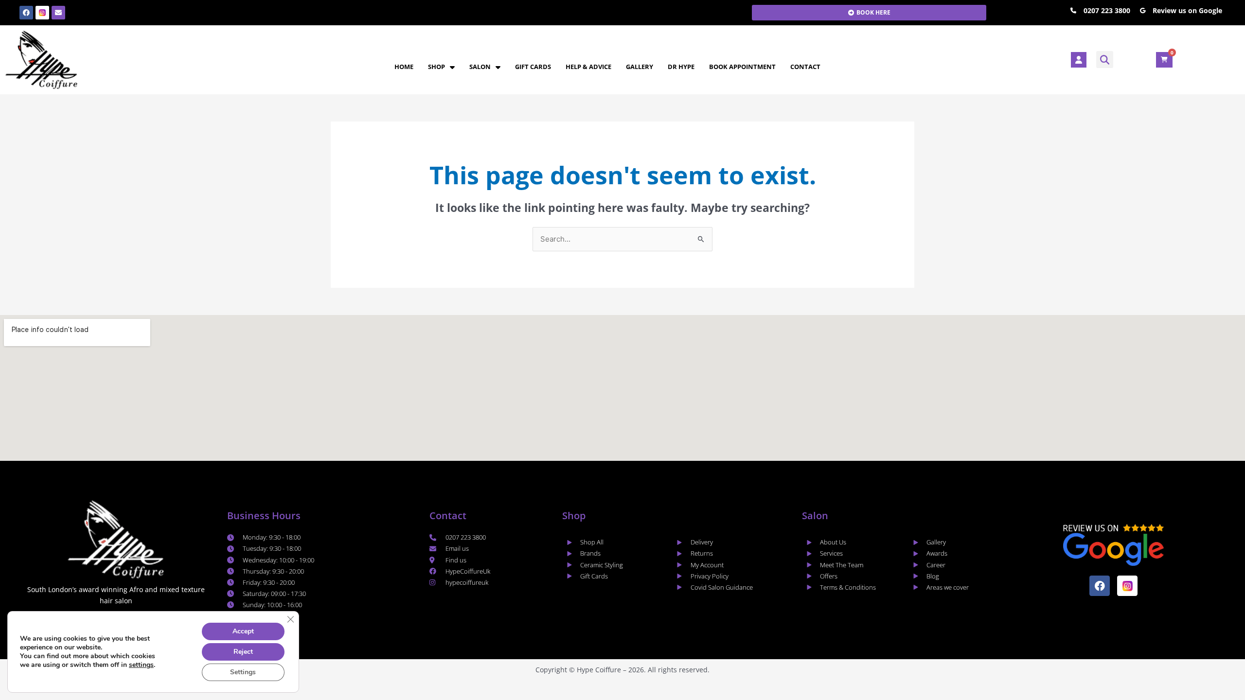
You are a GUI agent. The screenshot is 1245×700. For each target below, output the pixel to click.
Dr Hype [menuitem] (681, 66)
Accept (243, 631)
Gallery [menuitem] (639, 66)
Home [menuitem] (403, 66)
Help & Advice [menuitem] (588, 66)
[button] (1104, 59)
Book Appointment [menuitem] (742, 66)
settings (141, 665)
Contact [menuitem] (805, 66)
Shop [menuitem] (436, 66)
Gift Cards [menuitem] (533, 66)
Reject (243, 651)
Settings (243, 672)
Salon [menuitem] (480, 66)
